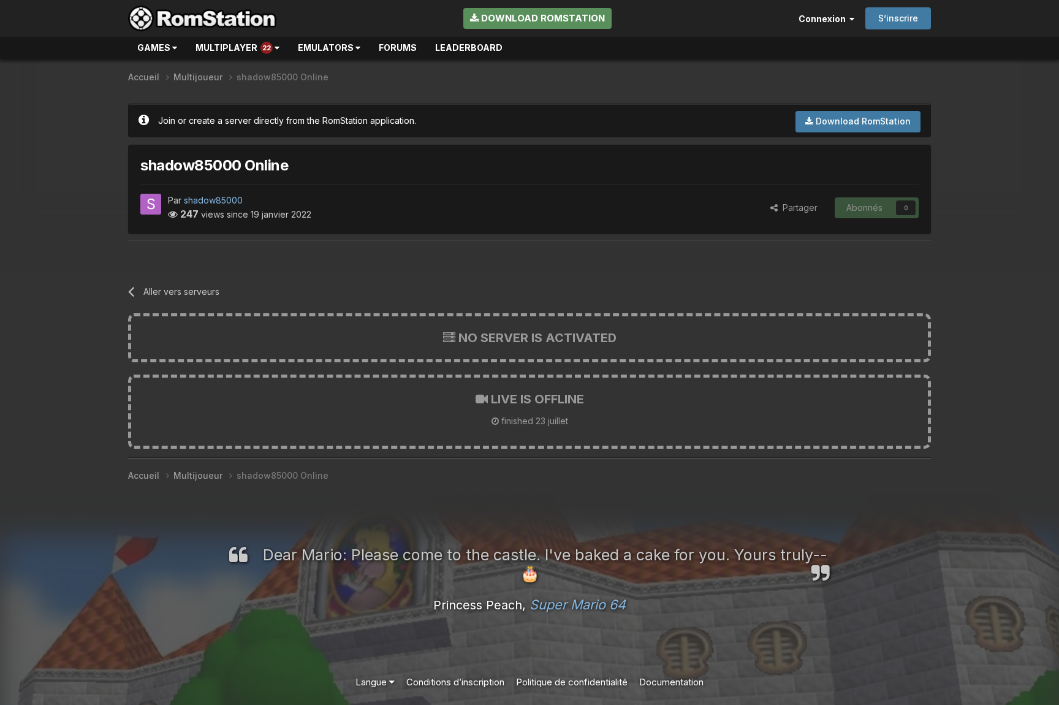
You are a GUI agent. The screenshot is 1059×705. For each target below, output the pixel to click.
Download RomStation (542, 18)
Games (154, 47)
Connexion (824, 18)
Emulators (326, 47)
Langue (372, 682)
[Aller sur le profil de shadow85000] (150, 204)
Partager (798, 207)
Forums (398, 47)
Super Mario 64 (578, 604)
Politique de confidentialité (572, 682)
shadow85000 (213, 200)
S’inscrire (898, 18)
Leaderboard (469, 47)
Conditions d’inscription (455, 682)
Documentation (671, 682)
